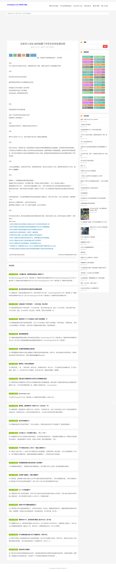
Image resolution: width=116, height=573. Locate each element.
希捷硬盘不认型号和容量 (87, 262)
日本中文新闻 (54, 6)
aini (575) (85, 97)
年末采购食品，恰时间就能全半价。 (31, 243)
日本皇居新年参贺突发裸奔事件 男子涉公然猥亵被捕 (33, 227)
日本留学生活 (13, 232)
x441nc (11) (86, 102)
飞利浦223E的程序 (86, 124)
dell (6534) (86, 87)
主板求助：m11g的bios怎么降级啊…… (91, 273)
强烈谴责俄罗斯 (23, 334)
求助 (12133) (87, 69)
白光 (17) (97, 100)
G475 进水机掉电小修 (86, 141)
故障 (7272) (86, 82)
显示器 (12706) (99, 67)
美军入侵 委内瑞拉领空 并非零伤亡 (31, 240)
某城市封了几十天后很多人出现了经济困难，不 (33, 319)
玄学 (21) (97, 105)
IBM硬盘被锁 (84, 193)
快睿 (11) (85, 107)
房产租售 (96, 6)
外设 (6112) (98, 92)
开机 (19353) (87, 59)
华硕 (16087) (98, 64)
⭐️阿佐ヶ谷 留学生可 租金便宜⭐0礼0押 (91, 176)
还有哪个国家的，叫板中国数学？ (29, 475)
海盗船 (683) (98, 97)
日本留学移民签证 (66, 6)
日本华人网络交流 (27, 13)
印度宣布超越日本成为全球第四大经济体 (30, 229)
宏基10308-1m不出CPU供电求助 (98, 227)
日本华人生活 (78, 6)
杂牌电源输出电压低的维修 (88, 203)
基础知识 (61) (99, 102)
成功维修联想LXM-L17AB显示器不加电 (91, 129)
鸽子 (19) (85, 105)
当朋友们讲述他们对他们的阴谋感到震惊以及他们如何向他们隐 (34, 248)
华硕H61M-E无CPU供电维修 (88, 171)
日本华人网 (11, 13)
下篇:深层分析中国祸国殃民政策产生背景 (67, 254)
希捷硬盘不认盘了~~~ (86, 242)
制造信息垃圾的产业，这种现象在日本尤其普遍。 (35, 238)
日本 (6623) (98, 85)
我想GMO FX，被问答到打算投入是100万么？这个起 (35, 519)
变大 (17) (97, 107)
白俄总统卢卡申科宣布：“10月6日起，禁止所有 (33, 304)
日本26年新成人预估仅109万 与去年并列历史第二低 (33, 224)
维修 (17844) (98, 62)
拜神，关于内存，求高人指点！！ (89, 283)
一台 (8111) (98, 74)
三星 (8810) (86, 74)
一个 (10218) (87, 72)
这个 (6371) (86, 90)
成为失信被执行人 (24, 420)
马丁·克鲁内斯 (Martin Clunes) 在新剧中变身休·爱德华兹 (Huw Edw (35, 246)
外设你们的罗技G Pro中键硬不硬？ (90, 288)
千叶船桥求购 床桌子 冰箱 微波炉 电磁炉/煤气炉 (93, 267)
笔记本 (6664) (87, 85)
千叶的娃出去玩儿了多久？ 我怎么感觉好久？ (32, 448)
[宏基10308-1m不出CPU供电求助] (85, 231)
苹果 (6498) (98, 87)
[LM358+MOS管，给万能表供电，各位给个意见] (85, 214)
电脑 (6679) (98, 82)
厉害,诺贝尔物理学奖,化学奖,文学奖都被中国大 (33, 378)
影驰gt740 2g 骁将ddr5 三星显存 (89, 257)
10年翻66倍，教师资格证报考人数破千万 (31, 274)
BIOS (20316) (99, 57)
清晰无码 (83, 252)
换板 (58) (85, 100)
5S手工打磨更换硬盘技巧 (87, 247)
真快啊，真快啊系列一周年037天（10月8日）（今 (34, 406)
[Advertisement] (58, 28)
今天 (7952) (86, 77)
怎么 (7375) (98, 80)
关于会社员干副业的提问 (87, 160)
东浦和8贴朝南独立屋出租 (27, 349)
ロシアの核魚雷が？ (25, 490)
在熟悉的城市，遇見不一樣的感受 (28, 232)
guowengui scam (24, 393)
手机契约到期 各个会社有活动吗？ (90, 188)
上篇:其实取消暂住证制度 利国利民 (17, 254)
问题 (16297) (87, 64)
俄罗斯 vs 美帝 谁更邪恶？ (27, 363)
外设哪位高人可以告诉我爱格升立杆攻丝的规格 (93, 198)
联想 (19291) (98, 59)
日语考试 (88, 6)
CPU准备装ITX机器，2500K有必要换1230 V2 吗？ (94, 222)
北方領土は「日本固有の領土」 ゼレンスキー (33, 433)
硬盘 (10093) (98, 72)
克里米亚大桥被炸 (24, 549)
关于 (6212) (98, 90)
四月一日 (83, 165)
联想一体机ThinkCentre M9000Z (89, 119)
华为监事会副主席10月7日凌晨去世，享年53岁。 (33, 534)
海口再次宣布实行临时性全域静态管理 (30, 289)
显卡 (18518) (87, 62)
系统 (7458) (86, 80)
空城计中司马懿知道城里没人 (28, 504)
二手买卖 (105, 6)
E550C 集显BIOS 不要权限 (88, 237)
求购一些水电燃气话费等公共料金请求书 (30, 235)
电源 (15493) (87, 67)
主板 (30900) (87, 57)
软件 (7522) (98, 77)
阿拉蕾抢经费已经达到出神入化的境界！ (31, 462)
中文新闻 (12, 246)
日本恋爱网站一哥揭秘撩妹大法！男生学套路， (93, 278)
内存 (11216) (98, 69)
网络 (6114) (86, 92)
